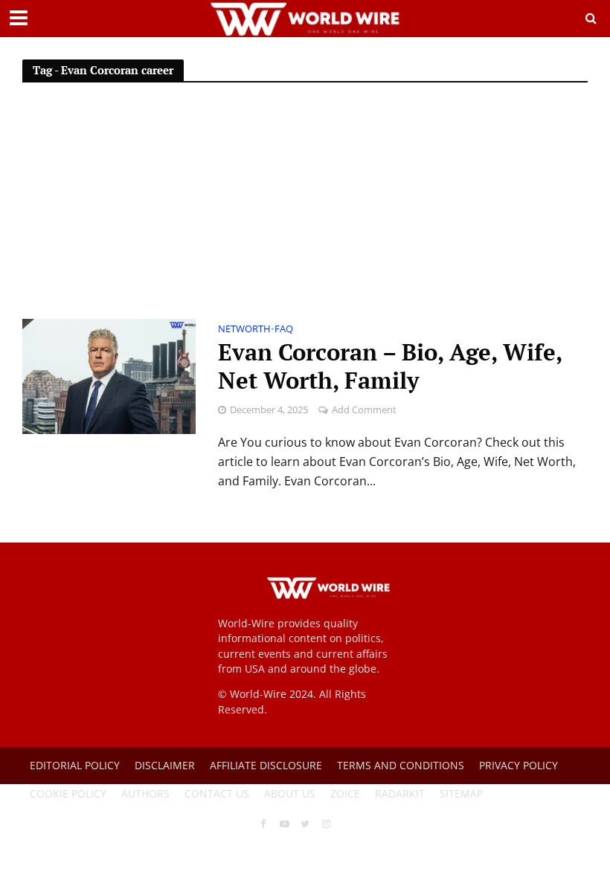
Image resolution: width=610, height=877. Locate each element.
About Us (289, 793)
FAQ (283, 329)
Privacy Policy (518, 765)
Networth (244, 329)
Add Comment (364, 409)
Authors (145, 793)
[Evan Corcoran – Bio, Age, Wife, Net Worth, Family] (109, 375)
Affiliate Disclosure (266, 765)
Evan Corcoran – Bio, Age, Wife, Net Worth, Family (390, 367)
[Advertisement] (305, 207)
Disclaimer (165, 765)
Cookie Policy (68, 793)
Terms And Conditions (400, 765)
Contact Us (216, 793)
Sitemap (461, 793)
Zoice (345, 793)
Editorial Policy (75, 765)
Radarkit (400, 793)
